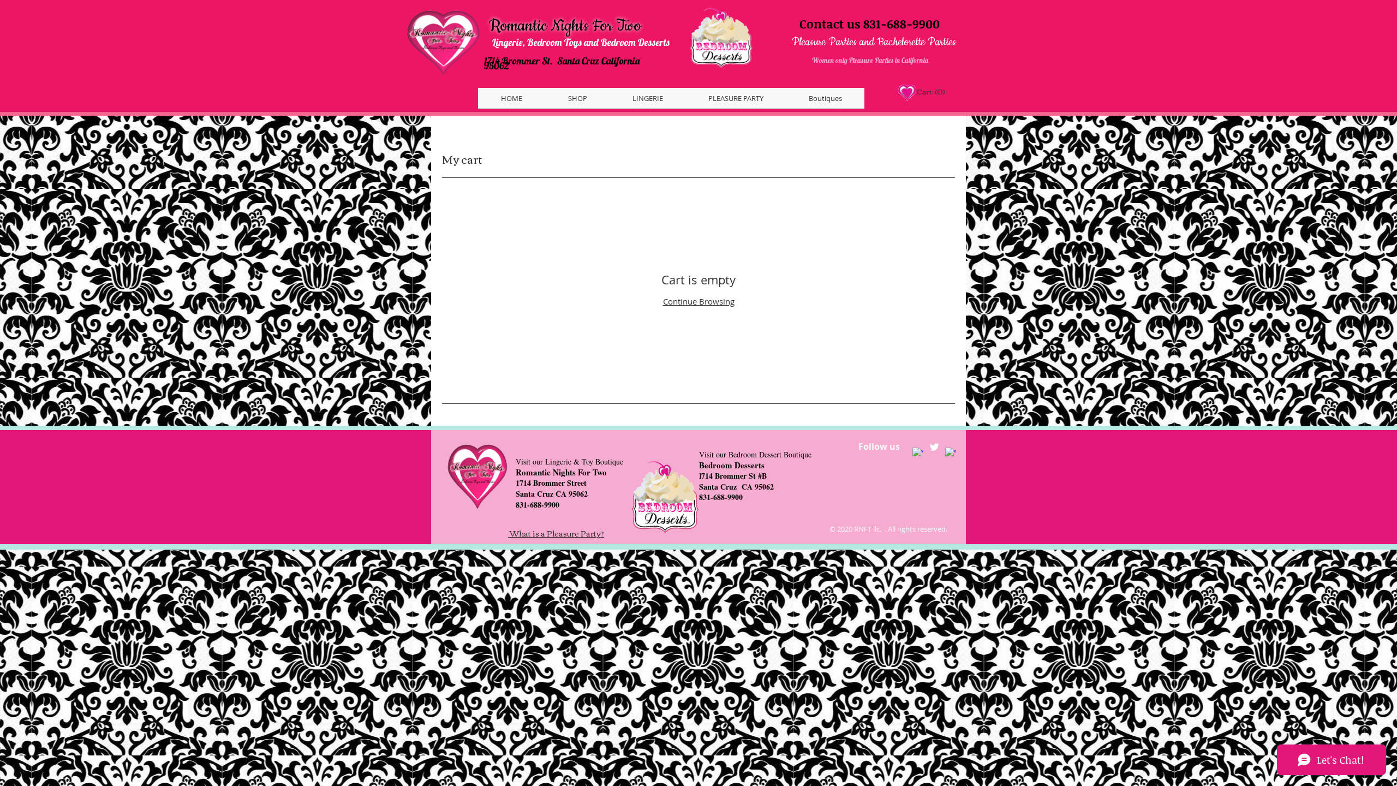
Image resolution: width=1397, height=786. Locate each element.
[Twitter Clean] (934, 447)
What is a (528, 533)
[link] (930, 92)
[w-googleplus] (950, 453)
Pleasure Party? (575, 533)
